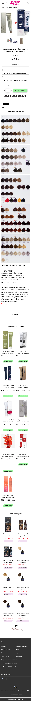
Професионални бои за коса (11, 7)
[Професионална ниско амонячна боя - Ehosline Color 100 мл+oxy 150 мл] (23, 417)
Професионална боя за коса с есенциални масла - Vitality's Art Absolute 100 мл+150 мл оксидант (8, 455)
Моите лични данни (16, 694)
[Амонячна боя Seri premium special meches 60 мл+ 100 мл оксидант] (8, 417)
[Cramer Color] (15, 631)
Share (6, 104)
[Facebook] (3, 670)
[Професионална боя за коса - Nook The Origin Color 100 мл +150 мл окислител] (8, 348)
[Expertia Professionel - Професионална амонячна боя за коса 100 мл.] (23, 380)
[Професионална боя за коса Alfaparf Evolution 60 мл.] (15, 35)
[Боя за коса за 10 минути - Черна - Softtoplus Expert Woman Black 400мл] (8, 551)
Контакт (3, 652)
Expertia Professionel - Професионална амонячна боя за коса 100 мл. (23, 387)
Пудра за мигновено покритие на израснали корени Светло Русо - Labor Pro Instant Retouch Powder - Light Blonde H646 (23, 562)
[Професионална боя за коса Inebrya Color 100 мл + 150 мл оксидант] (8, 492)
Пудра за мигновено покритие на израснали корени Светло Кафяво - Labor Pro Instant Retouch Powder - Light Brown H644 (23, 588)
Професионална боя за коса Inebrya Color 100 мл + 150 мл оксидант (8, 497)
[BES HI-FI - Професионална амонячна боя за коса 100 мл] (23, 348)
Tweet (15, 104)
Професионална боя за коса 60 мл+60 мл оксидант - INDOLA (8, 387)
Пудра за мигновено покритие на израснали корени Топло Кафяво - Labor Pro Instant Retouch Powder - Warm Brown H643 (8, 615)
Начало (2, 7)
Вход (17, 652)
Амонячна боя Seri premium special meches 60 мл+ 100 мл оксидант (8, 421)
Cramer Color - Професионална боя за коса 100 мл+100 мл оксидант (23, 455)
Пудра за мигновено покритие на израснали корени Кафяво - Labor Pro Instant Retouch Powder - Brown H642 (23, 615)
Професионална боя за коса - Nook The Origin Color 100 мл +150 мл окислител (8, 352)
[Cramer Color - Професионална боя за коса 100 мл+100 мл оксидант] (23, 447)
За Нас (17, 649)
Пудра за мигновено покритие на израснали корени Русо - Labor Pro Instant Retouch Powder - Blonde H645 (8, 588)
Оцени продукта (5, 107)
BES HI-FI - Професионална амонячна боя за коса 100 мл (23, 352)
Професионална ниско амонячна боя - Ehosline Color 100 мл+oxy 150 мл (23, 421)
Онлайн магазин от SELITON (15, 699)
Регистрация (19, 656)
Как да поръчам (5, 649)
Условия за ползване (21, 646)
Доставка (3, 646)
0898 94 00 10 (12, 666)
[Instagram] (6, 670)
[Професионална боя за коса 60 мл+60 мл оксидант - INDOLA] (8, 381)
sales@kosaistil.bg (12, 663)
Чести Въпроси (5, 656)
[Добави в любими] (27, 85)
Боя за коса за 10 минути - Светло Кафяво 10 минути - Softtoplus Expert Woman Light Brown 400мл (8, 535)
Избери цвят (8, 361)
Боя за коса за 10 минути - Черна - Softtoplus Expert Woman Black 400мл (8, 562)
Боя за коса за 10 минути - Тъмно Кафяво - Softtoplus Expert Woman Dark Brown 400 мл (23, 535)
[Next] (22, 631)
